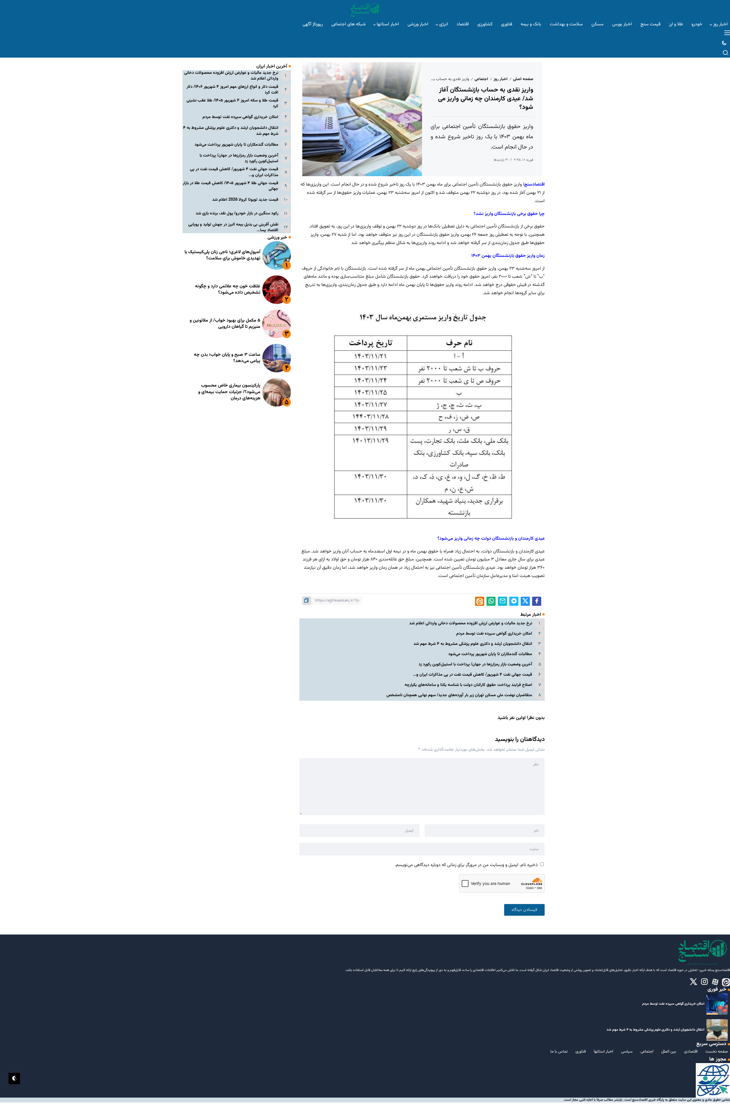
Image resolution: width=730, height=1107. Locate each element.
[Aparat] (715, 982)
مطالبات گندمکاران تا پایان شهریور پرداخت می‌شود (490, 654)
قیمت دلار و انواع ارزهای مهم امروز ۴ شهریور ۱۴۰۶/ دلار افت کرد (232, 90)
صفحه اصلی (523, 79)
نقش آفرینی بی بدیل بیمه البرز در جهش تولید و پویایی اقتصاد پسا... (233, 227)
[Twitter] (693, 982)
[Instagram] (704, 982)
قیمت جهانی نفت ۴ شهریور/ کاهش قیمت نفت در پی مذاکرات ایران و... (472, 674)
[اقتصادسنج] (365, 10)
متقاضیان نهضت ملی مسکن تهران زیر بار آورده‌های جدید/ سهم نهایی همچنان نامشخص (459, 695)
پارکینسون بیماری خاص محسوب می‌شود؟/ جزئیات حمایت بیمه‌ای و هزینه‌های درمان (229, 392)
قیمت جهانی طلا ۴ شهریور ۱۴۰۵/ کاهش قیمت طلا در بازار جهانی (230, 186)
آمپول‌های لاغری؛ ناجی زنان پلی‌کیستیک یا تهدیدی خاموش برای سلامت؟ (222, 255)
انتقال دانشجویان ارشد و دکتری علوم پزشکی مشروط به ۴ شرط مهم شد (472, 644)
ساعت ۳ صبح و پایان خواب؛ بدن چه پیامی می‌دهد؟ (227, 358)
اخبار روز (501, 79)
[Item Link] (276, 255)
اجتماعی (481, 79)
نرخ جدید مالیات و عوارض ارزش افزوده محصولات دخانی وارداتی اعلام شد (470, 623)
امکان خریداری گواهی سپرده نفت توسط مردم (494, 633)
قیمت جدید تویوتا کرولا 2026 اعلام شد (245, 199)
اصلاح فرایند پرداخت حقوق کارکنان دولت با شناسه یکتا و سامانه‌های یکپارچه (468, 685)
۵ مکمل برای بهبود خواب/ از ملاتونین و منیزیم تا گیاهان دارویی (225, 323)
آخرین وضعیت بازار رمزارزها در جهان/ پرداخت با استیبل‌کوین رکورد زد (475, 664)
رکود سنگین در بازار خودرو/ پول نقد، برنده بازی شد (237, 213)
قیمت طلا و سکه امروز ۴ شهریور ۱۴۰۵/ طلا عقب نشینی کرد (232, 103)
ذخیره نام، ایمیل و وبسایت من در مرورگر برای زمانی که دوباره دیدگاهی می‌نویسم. (466, 865)
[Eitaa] (726, 982)
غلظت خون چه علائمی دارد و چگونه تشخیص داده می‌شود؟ (227, 289)
